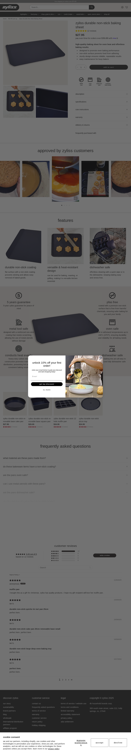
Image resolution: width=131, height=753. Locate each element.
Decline (118, 743)
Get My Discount (47, 384)
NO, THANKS (47, 390)
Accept (99, 743)
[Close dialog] (101, 357)
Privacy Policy (53, 749)
